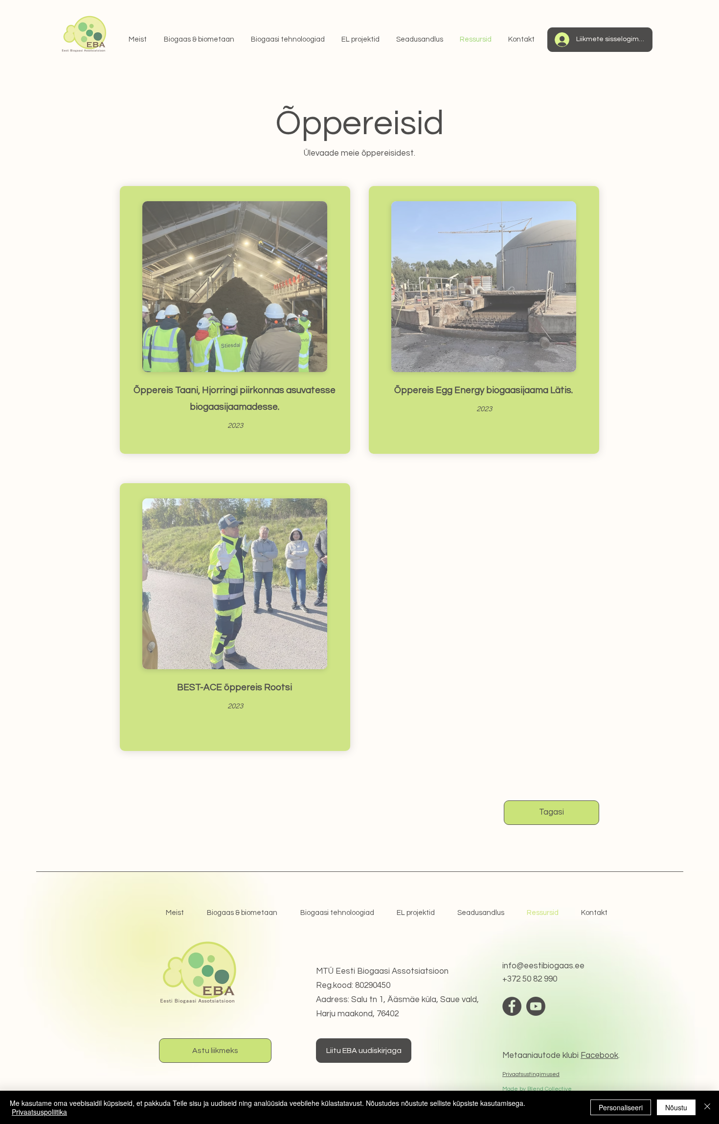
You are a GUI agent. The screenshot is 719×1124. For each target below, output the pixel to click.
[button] (679, 934)
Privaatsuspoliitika (39, 1112)
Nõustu (676, 1107)
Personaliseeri (621, 1107)
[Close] (707, 1107)
